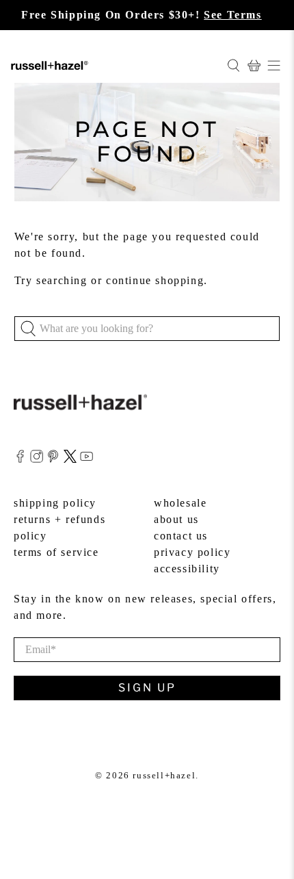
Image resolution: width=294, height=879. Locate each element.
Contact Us (181, 536)
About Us (176, 519)
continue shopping (155, 280)
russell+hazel (164, 775)
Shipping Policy (55, 503)
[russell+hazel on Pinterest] (52, 459)
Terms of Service (56, 552)
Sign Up (147, 687)
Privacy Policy (192, 552)
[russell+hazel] (113, 65)
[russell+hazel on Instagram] (36, 459)
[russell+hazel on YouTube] (86, 459)
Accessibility (187, 568)
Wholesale (180, 503)
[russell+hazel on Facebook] (20, 459)
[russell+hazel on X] (70, 459)
